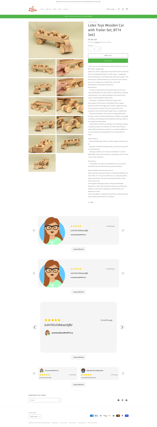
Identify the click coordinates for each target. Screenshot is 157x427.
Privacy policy (63, 422)
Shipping (97, 42)
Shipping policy (82, 422)
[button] (119, 9)
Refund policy (55, 422)
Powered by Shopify (45, 422)
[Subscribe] (59, 400)
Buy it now (108, 61)
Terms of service (72, 422)
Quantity (90, 45)
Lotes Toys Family (36, 422)
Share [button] (91, 202)
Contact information (92, 422)
